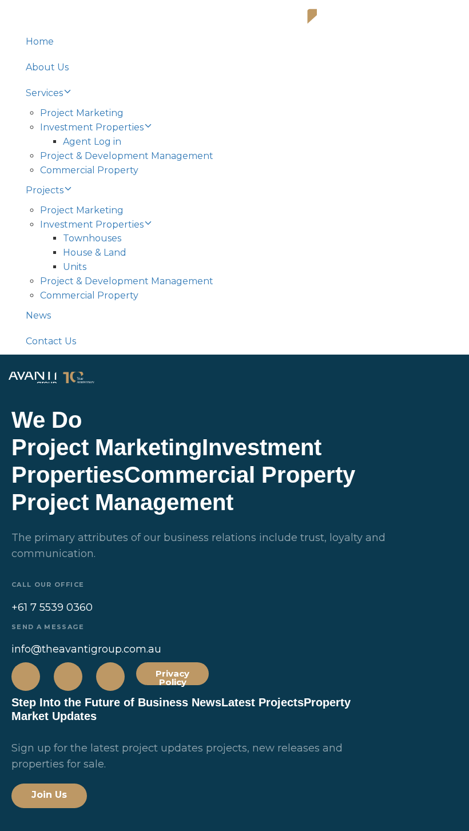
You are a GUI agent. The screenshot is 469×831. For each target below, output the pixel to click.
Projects (44, 190)
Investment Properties (92, 127)
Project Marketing (82, 113)
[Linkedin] (110, 676)
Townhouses (92, 238)
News (38, 315)
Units (74, 266)
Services (44, 93)
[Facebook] (25, 676)
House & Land (94, 252)
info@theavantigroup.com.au (86, 649)
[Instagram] (68, 676)
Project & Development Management (126, 155)
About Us (47, 67)
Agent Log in (92, 141)
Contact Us (51, 341)
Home (40, 41)
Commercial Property (89, 170)
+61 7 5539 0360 (52, 607)
